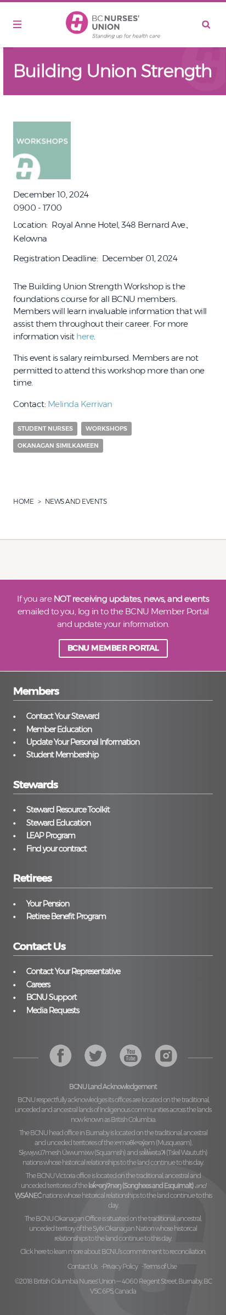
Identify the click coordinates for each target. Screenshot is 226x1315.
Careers (38, 984)
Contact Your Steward (62, 716)
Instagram (131, 1055)
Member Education (59, 729)
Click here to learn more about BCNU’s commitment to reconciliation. (113, 1251)
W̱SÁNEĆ (28, 1195)
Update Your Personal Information (82, 742)
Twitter (95, 1055)
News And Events (76, 501)
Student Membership (62, 755)
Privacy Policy (120, 1266)
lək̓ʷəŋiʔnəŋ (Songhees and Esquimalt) (141, 1185)
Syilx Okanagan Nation (123, 1228)
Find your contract (56, 849)
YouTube (166, 1055)
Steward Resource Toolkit (68, 810)
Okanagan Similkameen (58, 445)
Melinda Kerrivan (80, 404)
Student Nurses (45, 428)
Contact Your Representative (73, 971)
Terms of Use (160, 1266)
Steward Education (58, 823)
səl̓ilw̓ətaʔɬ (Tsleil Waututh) (173, 1152)
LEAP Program (50, 835)
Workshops (106, 428)
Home (23, 501)
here (85, 336)
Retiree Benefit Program (66, 916)
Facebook (60, 1055)
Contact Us (82, 1266)
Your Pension (47, 904)
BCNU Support (51, 997)
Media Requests (52, 1010)
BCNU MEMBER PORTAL (113, 648)
